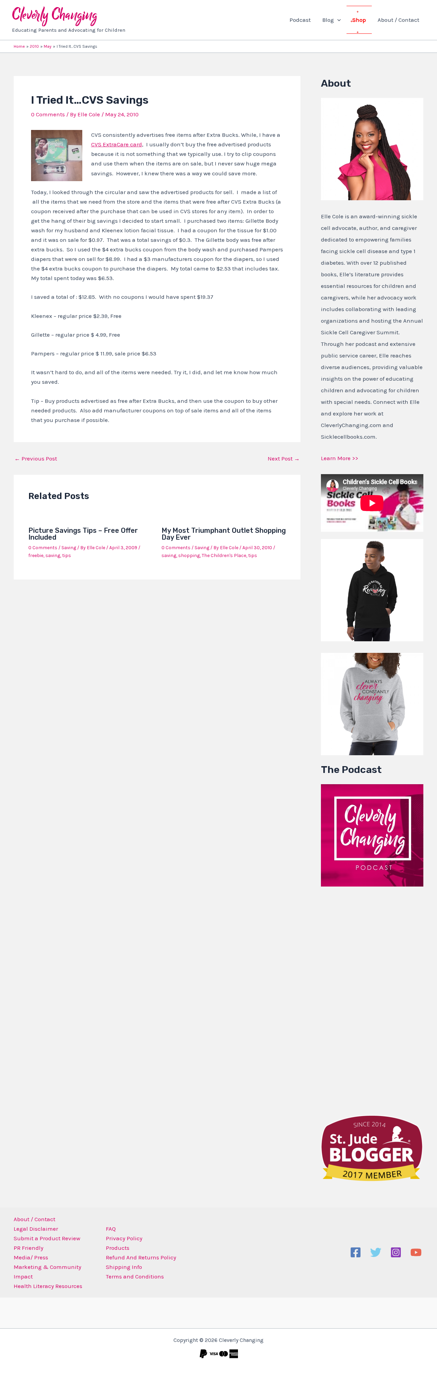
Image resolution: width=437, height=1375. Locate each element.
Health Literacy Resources (48, 1286)
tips (66, 555)
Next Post (284, 459)
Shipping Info (124, 1266)
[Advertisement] (372, 999)
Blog (328, 19)
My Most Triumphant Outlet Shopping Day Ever (223, 533)
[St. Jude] (372, 1147)
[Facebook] (355, 1252)
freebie (35, 555)
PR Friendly (28, 1247)
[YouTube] (416, 1252)
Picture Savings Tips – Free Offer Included (83, 533)
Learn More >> (339, 458)
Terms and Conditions (135, 1276)
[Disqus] (157, 674)
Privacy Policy (124, 1238)
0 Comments (48, 114)
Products (117, 1247)
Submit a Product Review (47, 1238)
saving (52, 555)
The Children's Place (224, 555)
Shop (359, 19)
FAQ (111, 1228)
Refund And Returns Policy (141, 1257)
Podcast (300, 19)
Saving (68, 548)
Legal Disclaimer (36, 1228)
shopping (189, 555)
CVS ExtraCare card (116, 144)
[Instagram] (395, 1252)
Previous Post (35, 459)
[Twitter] (375, 1252)
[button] (337, 19)
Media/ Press (31, 1257)
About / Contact (398, 19)
